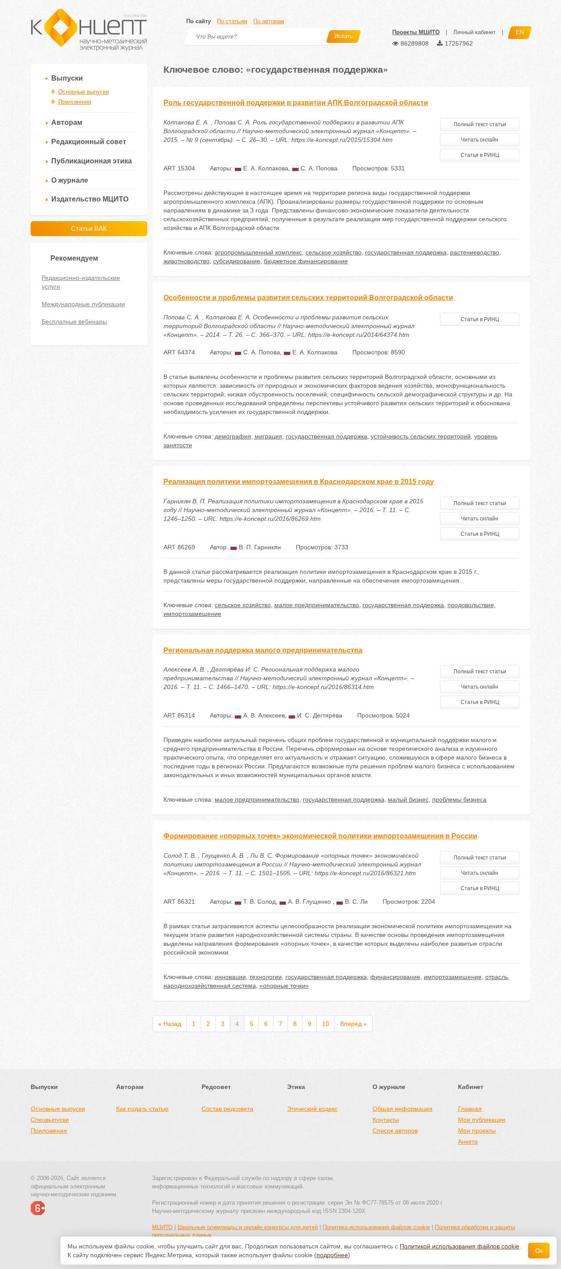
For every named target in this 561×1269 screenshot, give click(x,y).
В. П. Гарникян (259, 547)
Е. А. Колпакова (264, 168)
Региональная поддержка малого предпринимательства (262, 650)
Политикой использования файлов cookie (459, 1246)
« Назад (169, 1023)
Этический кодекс (312, 1108)
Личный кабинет (474, 32)
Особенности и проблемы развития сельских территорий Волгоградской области (308, 297)
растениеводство (474, 252)
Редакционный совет (88, 141)
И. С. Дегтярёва (318, 715)
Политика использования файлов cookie (376, 1227)
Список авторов (395, 1130)
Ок (539, 1250)
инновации (230, 976)
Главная (470, 1108)
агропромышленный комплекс (258, 252)
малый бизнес (408, 799)
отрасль (496, 976)
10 (325, 1023)
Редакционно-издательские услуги (81, 282)
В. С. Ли (355, 901)
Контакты (386, 1119)
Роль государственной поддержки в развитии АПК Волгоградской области (295, 102)
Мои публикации (481, 1119)
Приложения (74, 102)
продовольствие (470, 604)
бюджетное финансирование (306, 261)
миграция (268, 436)
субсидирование (236, 261)
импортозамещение (192, 613)
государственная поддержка (406, 252)
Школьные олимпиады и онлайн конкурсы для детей (248, 1227)
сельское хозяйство (333, 252)
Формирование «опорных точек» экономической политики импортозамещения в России (320, 836)
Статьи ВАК (89, 228)
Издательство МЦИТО (89, 199)
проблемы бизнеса (459, 799)
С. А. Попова (318, 168)
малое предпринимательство (316, 604)
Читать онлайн (479, 140)
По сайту (198, 21)
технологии (265, 976)
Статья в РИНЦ (480, 155)
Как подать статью (142, 1108)
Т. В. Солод (258, 901)
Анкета (468, 1141)
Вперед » (353, 1023)
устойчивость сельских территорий (421, 436)
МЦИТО (162, 1227)
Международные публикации (83, 304)
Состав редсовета (227, 1108)
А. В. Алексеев (263, 715)
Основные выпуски (83, 91)
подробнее (332, 1254)
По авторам (268, 21)
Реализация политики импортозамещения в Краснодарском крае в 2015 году (298, 481)
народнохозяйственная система (209, 985)
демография (233, 436)
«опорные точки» (284, 985)
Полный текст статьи (480, 124)
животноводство (186, 261)
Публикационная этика (91, 161)
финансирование (395, 976)
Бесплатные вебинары (74, 321)
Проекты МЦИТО (416, 32)
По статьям (232, 21)
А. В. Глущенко (309, 901)
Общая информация (403, 1108)
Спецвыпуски (50, 1119)
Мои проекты (477, 1130)
